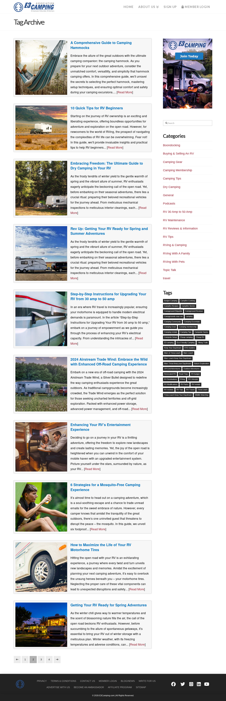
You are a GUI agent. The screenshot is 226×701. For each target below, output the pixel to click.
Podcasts (169, 203)
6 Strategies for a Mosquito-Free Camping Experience (105, 487)
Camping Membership (177, 170)
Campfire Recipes (171, 306)
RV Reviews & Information (180, 228)
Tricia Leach (202, 390)
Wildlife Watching (201, 395)
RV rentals (196, 384)
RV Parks (184, 384)
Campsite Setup (170, 337)
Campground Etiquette (173, 311)
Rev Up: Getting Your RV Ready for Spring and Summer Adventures (109, 231)
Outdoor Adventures (191, 369)
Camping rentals (170, 332)
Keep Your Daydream (172, 348)
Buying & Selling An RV (178, 153)
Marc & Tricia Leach (172, 353)
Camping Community (172, 322)
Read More (124, 92)
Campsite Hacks (201, 332)
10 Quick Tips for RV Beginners (96, 107)
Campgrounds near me (173, 316)
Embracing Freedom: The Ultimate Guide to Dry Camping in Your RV (106, 166)
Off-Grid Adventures (172, 369)
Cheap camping (186, 337)
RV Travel (190, 390)
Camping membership (188, 327)
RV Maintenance (174, 220)
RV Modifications (171, 384)
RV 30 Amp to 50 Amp (177, 211)
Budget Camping (170, 301)
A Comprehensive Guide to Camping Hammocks (101, 45)
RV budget (195, 374)
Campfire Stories (188, 306)
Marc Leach (188, 353)
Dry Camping (171, 187)
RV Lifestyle (193, 379)
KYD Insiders (189, 348)
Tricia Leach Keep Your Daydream (178, 395)
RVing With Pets (174, 261)
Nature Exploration (201, 363)
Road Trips (183, 374)
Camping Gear (172, 162)
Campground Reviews (194, 311)
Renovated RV (170, 374)
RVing (182, 379)
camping (189, 316)
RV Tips (168, 236)
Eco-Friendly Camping (186, 342)
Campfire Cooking (188, 301)
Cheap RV (200, 337)
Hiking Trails (203, 342)
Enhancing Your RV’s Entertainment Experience (100, 427)
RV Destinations (170, 379)
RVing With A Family (176, 253)
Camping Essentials (192, 322)
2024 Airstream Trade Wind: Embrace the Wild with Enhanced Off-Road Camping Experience (109, 362)
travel (166, 278)
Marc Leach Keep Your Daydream (177, 358)
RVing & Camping (175, 245)
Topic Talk (169, 270)
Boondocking (171, 145)
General (168, 195)
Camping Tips (172, 178)
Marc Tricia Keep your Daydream (177, 363)
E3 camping (169, 342)
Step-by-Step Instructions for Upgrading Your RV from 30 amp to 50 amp (108, 296)
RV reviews (168, 390)
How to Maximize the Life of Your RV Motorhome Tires (100, 547)
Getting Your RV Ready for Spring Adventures (108, 604)
